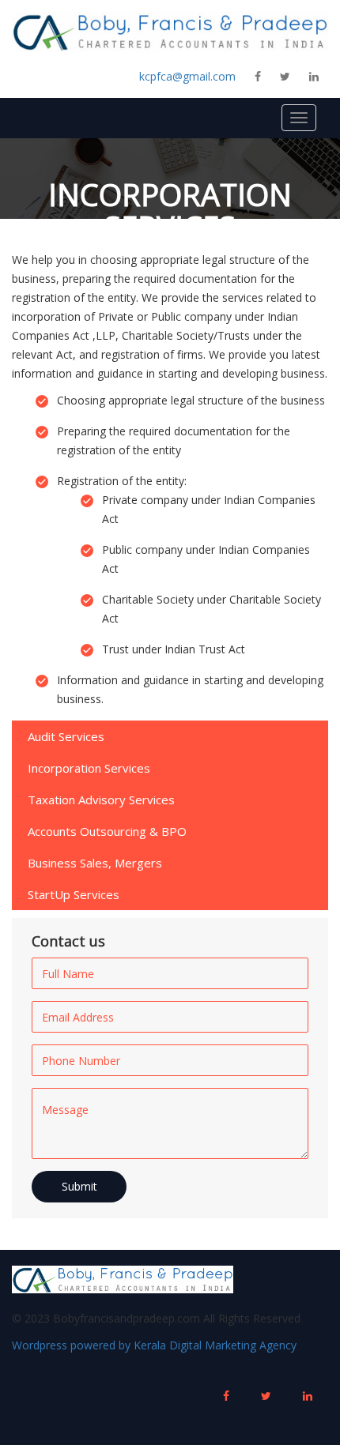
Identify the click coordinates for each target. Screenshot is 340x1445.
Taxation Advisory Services (101, 799)
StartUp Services (73, 894)
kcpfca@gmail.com (187, 76)
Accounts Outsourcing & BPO (107, 831)
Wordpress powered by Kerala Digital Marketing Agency (154, 1345)
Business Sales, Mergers (95, 863)
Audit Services (66, 736)
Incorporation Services (89, 768)
